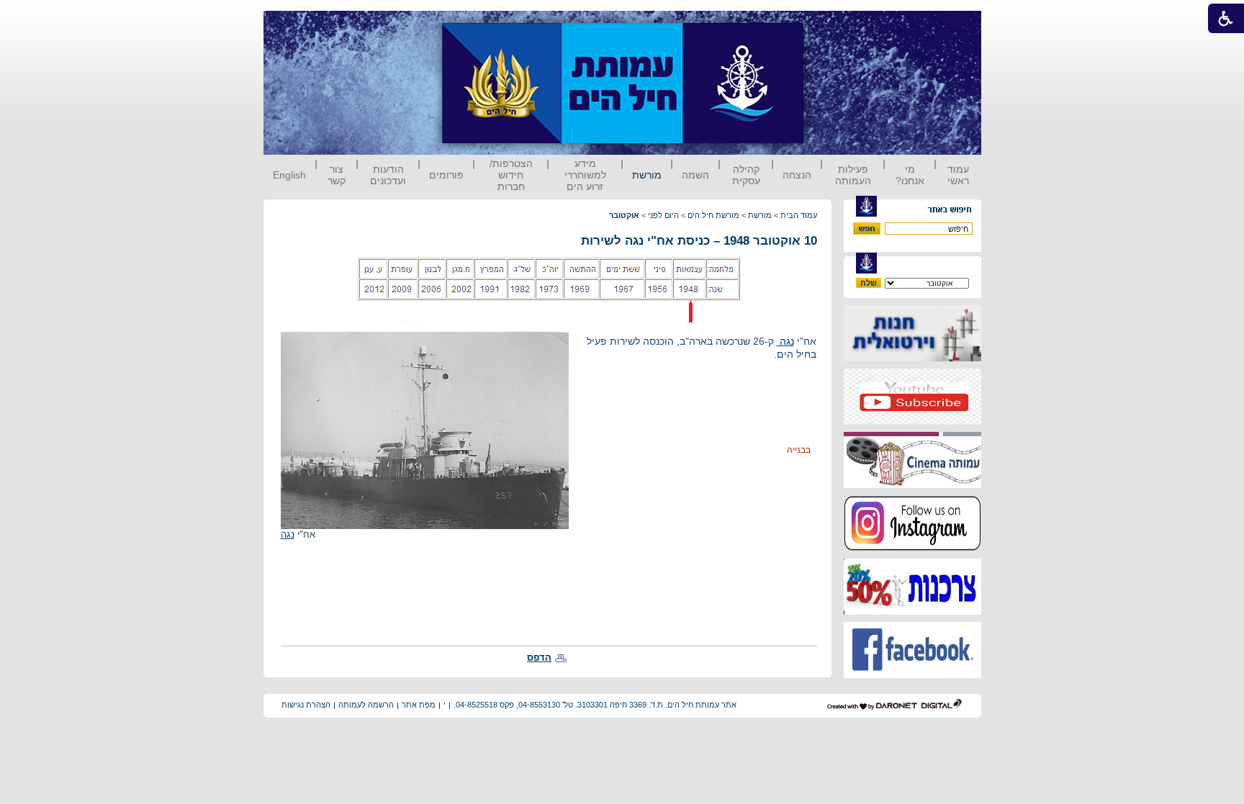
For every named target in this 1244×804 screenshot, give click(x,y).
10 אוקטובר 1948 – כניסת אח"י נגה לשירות (699, 241)
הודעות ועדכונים (388, 174)
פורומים (446, 175)
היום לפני (663, 215)
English (289, 175)
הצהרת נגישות (305, 704)
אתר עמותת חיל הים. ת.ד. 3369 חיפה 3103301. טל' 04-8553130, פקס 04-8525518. (595, 704)
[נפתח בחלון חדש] (912, 358)
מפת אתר (419, 704)
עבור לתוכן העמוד (830, 24)
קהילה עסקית (746, 174)
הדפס (539, 657)
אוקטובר (624, 215)
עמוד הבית (798, 215)
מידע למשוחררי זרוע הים (585, 175)
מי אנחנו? (910, 174)
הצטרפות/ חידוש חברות (511, 175)
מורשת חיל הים (713, 215)
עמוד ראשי (958, 174)
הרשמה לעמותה (366, 704)
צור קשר (337, 174)
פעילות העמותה (853, 174)
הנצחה (797, 175)
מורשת (647, 175)
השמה (695, 175)
